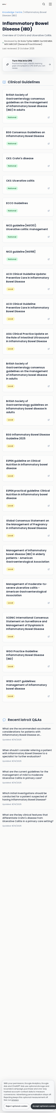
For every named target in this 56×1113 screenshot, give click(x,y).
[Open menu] (50, 4)
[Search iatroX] (44, 4)
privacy (15, 1100)
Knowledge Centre (12, 12)
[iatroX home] (4, 4)
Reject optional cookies (16, 1106)
